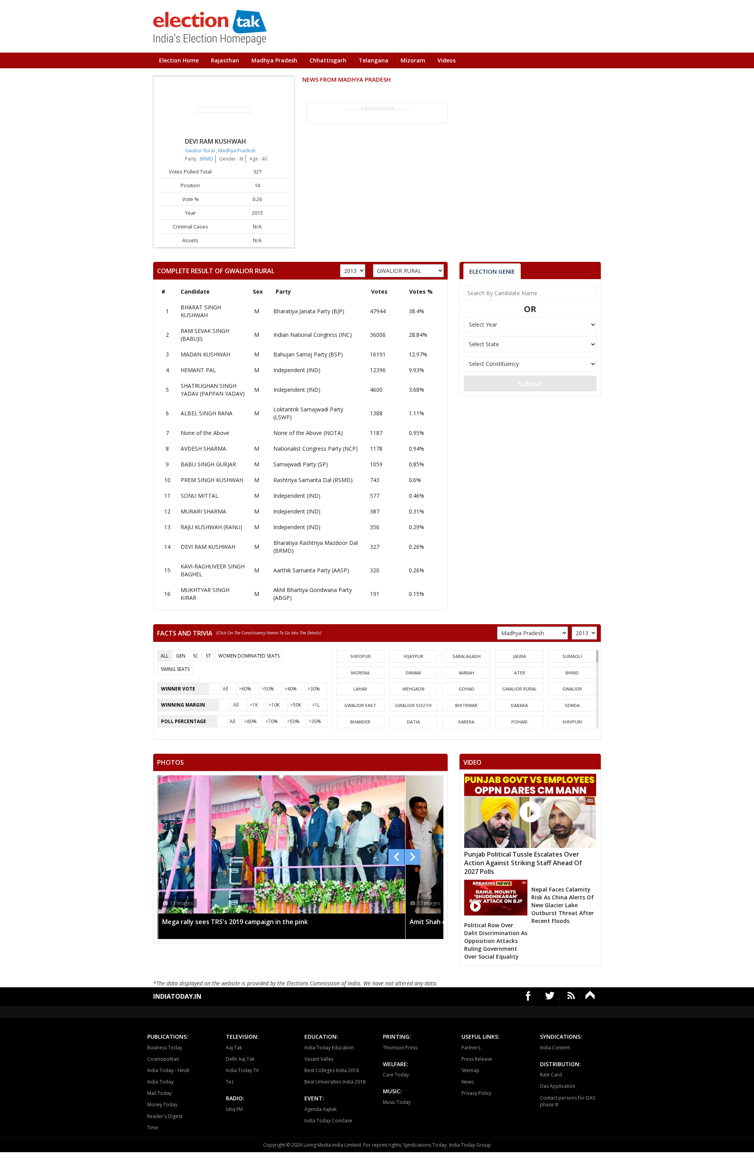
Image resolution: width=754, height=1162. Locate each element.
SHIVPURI (572, 722)
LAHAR (360, 689)
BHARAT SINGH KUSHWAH (201, 311)
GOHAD (466, 689)
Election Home (179, 60)
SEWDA (572, 705)
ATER (519, 673)
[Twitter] (550, 998)
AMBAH (466, 673)
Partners (470, 1047)
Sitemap (470, 1070)
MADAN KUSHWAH (205, 354)
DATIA (413, 722)
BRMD (206, 158)
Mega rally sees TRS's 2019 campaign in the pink (235, 921)
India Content (555, 1047)
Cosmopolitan (163, 1059)
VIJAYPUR (413, 656)
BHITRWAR (466, 705)
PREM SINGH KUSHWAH (212, 480)
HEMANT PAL (198, 370)
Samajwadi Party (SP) (300, 464)
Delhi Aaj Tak (240, 1059)
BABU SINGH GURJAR (208, 464)
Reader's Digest (164, 1116)
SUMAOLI (572, 656)
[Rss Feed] (571, 998)
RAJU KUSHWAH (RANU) (211, 527)
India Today (160, 1081)
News (467, 1081)
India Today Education (329, 1047)
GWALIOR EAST (360, 705)
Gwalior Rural (200, 150)
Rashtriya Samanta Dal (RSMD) (313, 480)
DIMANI (413, 673)
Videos (446, 60)
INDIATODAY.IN (177, 996)
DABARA (519, 705)
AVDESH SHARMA (203, 448)
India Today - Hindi (168, 1070)
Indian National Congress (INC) (312, 334)
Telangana (373, 60)
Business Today (164, 1047)
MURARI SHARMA (203, 511)
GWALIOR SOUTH (413, 705)
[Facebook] (528, 998)
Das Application (557, 1086)
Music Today (397, 1102)
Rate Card (551, 1074)
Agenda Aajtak (320, 1109)
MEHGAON (414, 689)
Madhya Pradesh (274, 60)
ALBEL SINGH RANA (206, 413)
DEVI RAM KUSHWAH (208, 546)
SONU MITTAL (199, 495)
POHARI (519, 722)
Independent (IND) (296, 370)
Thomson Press (400, 1047)
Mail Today (159, 1093)
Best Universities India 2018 (335, 1081)
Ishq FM (234, 1109)
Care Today (396, 1074)
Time (152, 1127)
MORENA (360, 673)
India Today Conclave (328, 1120)
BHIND (572, 673)
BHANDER (360, 722)
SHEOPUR (360, 656)
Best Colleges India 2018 (331, 1070)
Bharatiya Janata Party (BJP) (308, 311)
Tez (230, 1081)
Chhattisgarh (327, 60)
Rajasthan (225, 60)
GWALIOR (572, 689)
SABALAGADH (466, 656)
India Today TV (242, 1070)
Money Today (162, 1104)
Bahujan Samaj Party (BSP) (308, 354)
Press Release (476, 1059)
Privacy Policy (476, 1093)
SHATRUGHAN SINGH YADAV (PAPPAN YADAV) (213, 389)
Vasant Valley (318, 1059)
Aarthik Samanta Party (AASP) (311, 570)
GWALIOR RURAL (519, 689)
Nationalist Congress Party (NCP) (315, 448)
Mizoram (413, 60)
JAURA (519, 656)
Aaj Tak (234, 1047)
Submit (530, 383)
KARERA (466, 722)
